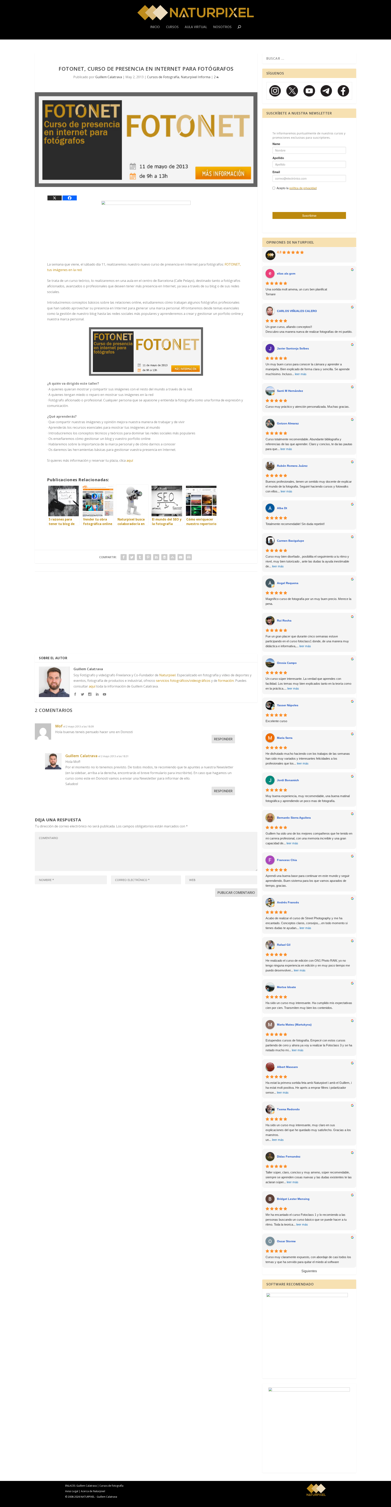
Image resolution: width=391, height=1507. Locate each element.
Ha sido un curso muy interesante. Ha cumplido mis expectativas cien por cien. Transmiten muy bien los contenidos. (309, 1005)
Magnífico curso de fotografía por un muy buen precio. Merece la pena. (308, 601)
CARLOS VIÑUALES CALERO (297, 311)
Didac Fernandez (288, 1156)
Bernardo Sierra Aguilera (294, 817)
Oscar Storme (286, 1241)
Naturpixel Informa (195, 77)
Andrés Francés (288, 902)
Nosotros (222, 27)
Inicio (155, 27)
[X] (54, 198)
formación (226, 680)
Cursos (172, 27)
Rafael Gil (283, 944)
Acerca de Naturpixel (93, 1491)
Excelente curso (276, 721)
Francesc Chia (287, 860)
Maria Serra (284, 737)
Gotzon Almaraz (288, 423)
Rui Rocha (284, 620)
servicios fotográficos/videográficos (183, 680)
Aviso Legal (71, 1491)
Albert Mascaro (287, 1067)
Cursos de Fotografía (163, 77)
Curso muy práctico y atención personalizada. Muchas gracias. (307, 406)
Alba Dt (282, 508)
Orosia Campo (287, 663)
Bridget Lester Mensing (293, 1199)
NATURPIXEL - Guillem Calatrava (99, 1496)
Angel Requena (287, 583)
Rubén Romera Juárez (292, 465)
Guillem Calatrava (108, 77)
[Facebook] (70, 198)
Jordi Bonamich (288, 780)
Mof (59, 726)
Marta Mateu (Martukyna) (294, 1024)
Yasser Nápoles (287, 705)
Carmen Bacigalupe (290, 540)
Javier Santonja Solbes (293, 348)
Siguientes (309, 1271)
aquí (129, 460)
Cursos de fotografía (111, 1485)
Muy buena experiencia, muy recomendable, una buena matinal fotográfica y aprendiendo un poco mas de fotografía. (308, 798)
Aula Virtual (196, 27)
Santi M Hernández (290, 390)
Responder (223, 739)
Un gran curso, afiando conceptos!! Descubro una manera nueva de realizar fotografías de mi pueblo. (309, 329)
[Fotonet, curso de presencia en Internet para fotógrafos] (146, 351)
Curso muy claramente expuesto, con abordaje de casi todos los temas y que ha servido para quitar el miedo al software (308, 1259)
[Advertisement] (146, 614)
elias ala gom (286, 273)
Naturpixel (167, 675)
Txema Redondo (288, 1109)
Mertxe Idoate (286, 987)
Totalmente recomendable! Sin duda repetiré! (295, 524)
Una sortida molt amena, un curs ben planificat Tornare (296, 292)
